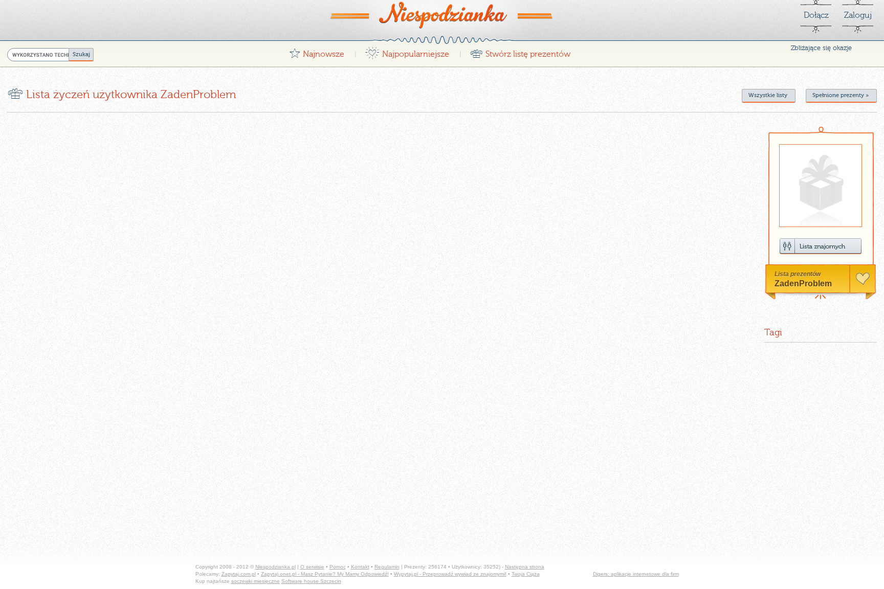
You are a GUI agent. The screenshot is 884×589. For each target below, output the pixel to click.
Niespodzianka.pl (275, 567)
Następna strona (524, 567)
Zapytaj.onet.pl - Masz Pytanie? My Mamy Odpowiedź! (325, 574)
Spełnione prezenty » (840, 95)
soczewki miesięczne (255, 581)
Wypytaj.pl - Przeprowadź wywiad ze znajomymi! (450, 574)
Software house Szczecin (311, 581)
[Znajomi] (820, 246)
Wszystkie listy (767, 95)
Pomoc (337, 567)
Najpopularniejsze (407, 51)
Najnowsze (316, 51)
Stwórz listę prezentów (520, 51)
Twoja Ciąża (526, 574)
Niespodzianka (442, 15)
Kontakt (360, 567)
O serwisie (312, 567)
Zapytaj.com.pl (239, 574)
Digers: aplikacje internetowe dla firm (636, 574)
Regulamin (387, 567)
